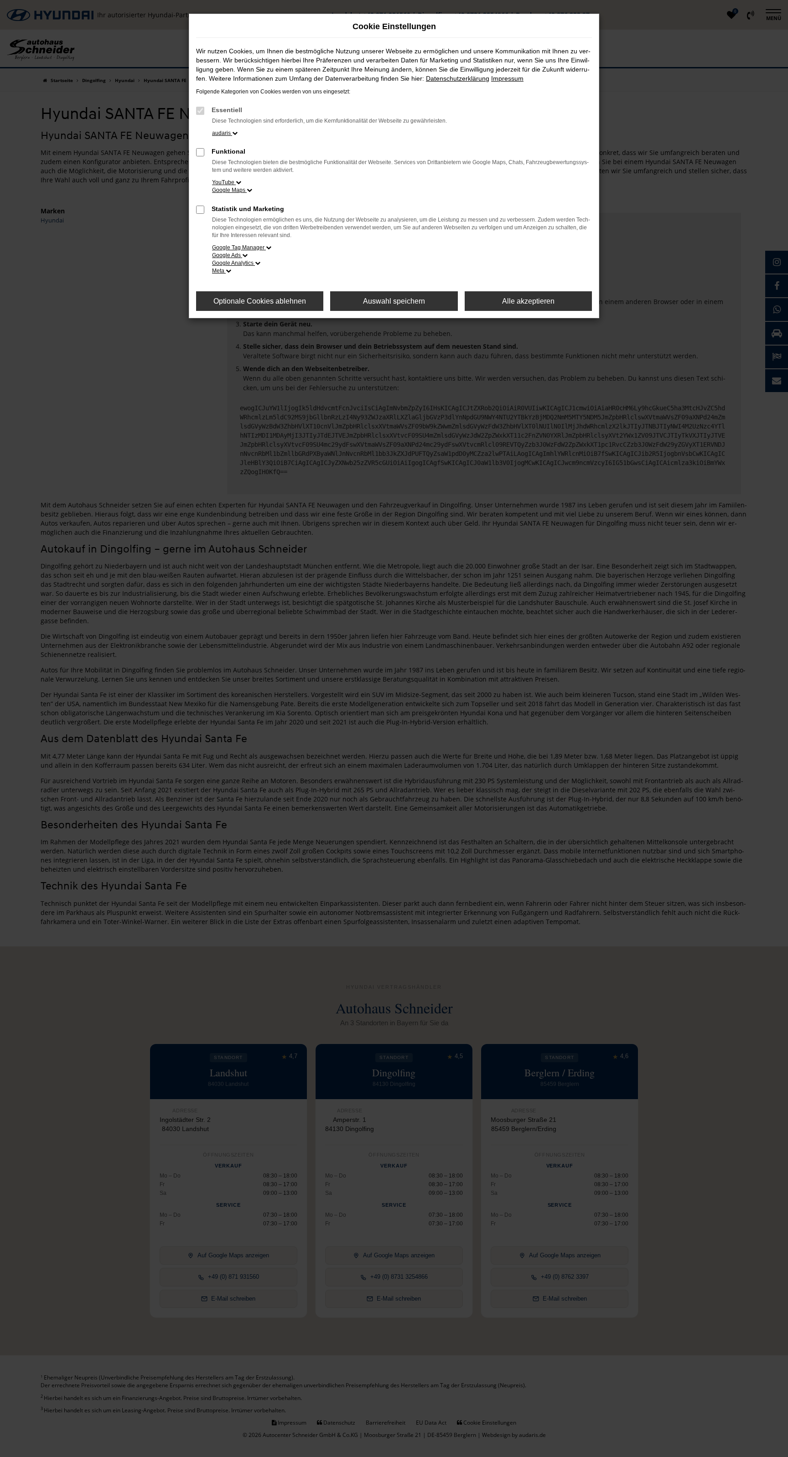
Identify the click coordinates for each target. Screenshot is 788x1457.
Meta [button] (219, 271)
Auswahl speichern (394, 301)
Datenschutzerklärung (457, 78)
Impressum (507, 78)
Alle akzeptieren (528, 301)
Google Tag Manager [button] (239, 247)
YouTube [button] (224, 182)
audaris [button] (222, 133)
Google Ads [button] (227, 255)
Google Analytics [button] (233, 263)
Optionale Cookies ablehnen (259, 301)
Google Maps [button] (229, 190)
